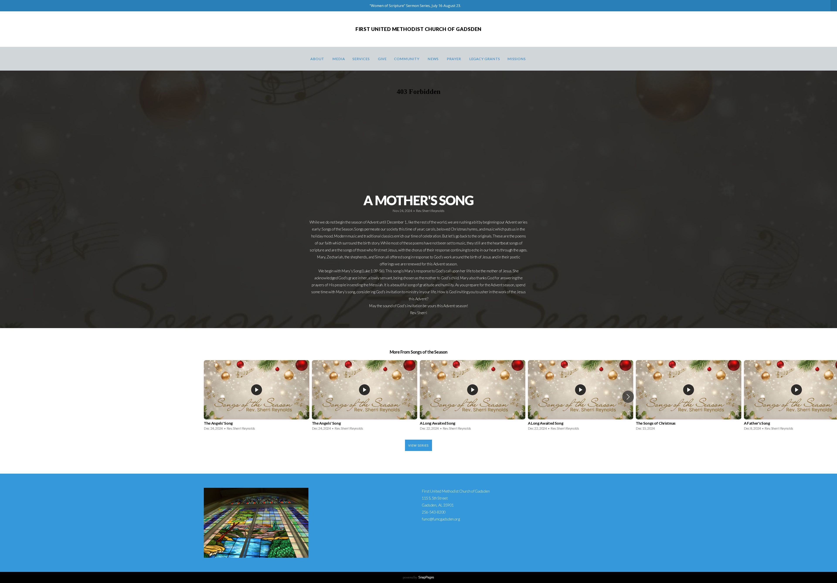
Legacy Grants (484, 59)
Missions (517, 59)
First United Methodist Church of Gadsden (419, 29)
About (317, 59)
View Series (418, 445)
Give (382, 59)
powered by (418, 577)
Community (407, 59)
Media (338, 59)
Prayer (454, 59)
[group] (256, 396)
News (433, 59)
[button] (628, 397)
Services (361, 59)
